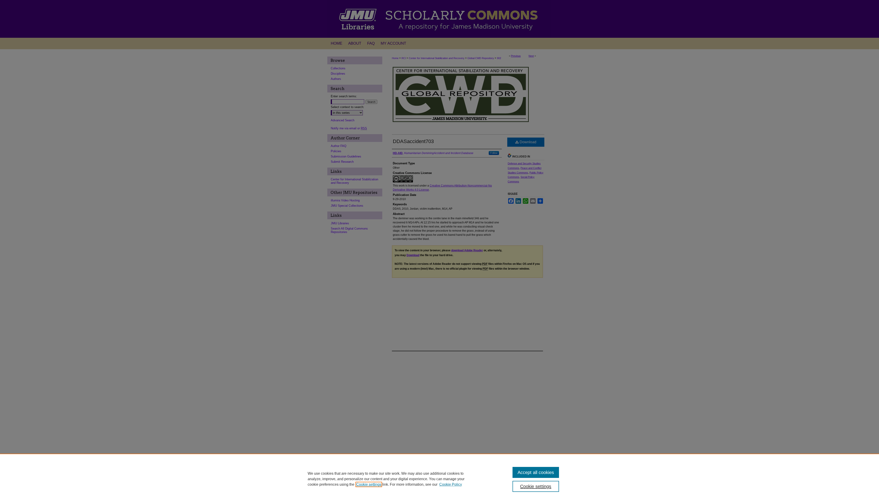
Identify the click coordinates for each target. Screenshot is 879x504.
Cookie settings (368, 484)
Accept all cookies (536, 472)
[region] (439, 479)
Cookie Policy (450, 484)
